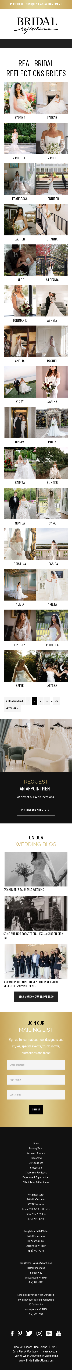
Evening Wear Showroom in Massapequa (36, 1356)
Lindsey (20, 644)
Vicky (20, 401)
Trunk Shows (36, 1158)
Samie (20, 685)
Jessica (52, 563)
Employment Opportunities (36, 1177)
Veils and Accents (36, 1153)
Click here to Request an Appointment (36, 4)
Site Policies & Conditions (36, 1182)
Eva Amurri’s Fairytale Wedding (23, 889)
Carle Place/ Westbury (25, 1351)
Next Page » (12, 709)
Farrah (52, 117)
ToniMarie (20, 320)
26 (57, 701)
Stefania (52, 279)
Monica (20, 523)
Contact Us (36, 1168)
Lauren (20, 239)
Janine (52, 401)
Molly (52, 442)
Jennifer (52, 198)
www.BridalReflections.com (36, 1360)
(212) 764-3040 (36, 1219)
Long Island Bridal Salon (36, 1231)
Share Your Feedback (36, 1173)
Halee (20, 279)
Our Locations (36, 1163)
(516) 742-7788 (36, 1251)
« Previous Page (14, 702)
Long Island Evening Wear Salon (36, 1263)
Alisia (20, 604)
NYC (54, 1347)
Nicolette (19, 158)
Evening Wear (36, 1148)
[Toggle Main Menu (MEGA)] (36, 43)
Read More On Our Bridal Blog (36, 997)
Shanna (52, 239)
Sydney (20, 117)
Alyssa (52, 685)
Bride (36, 1143)
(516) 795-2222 (36, 1282)
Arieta (52, 604)
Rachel (52, 360)
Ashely (52, 320)
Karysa (20, 482)
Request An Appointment (36, 810)
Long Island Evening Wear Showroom (36, 1295)
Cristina (20, 563)
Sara (52, 523)
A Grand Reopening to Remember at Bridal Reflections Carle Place (30, 984)
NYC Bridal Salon (36, 1195)
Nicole (52, 158)
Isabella (52, 644)
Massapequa (50, 1351)
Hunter (52, 482)
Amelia (19, 360)
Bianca (19, 442)
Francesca (19, 198)
